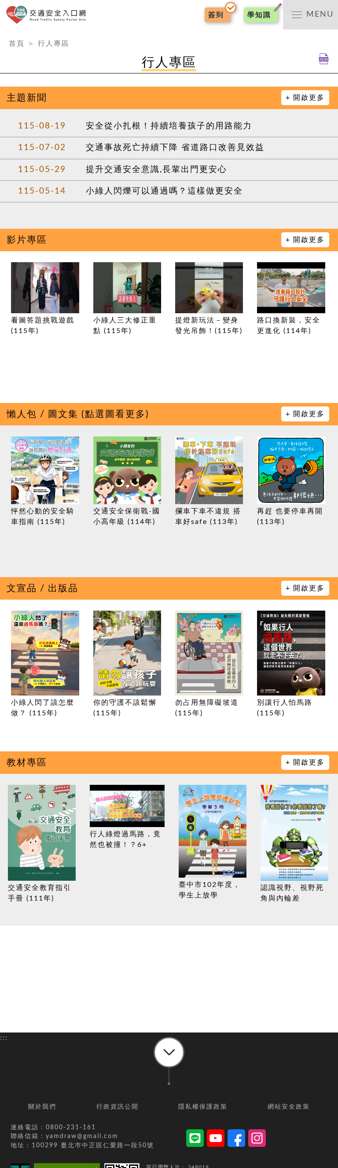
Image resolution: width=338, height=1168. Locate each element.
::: (4, 34)
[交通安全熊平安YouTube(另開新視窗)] (215, 1139)
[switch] (310, 14)
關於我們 (42, 1107)
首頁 (17, 43)
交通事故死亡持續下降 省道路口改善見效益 (175, 147)
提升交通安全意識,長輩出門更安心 (156, 169)
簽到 (216, 14)
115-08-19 (42, 126)
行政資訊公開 (117, 1107)
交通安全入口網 (48, 14)
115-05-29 (42, 169)
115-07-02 (42, 147)
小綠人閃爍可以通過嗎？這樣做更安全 (164, 191)
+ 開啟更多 (305, 97)
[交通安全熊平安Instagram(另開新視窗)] (257, 1139)
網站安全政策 (289, 1107)
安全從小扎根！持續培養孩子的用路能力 (169, 126)
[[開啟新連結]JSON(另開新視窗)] (323, 62)
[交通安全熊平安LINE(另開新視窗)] (195, 1139)
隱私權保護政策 (203, 1107)
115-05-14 (42, 191)
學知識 (259, 14)
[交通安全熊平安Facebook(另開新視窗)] (236, 1139)
